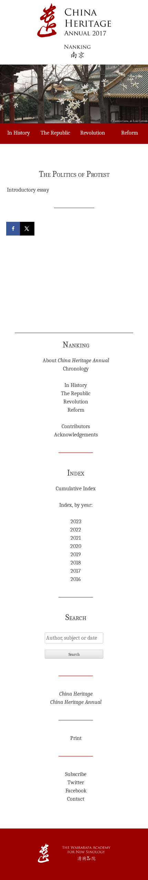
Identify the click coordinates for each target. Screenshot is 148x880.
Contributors (76, 426)
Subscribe (75, 774)
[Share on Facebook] (14, 229)
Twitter (75, 782)
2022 (75, 530)
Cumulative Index (76, 488)
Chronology (76, 369)
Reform (75, 410)
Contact (75, 799)
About (76, 360)
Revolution (92, 133)
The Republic (55, 133)
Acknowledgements (76, 435)
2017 (76, 571)
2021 (76, 538)
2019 (76, 554)
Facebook (75, 791)
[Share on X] (27, 229)
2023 (76, 521)
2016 (76, 579)
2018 (76, 563)
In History (18, 133)
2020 (75, 546)
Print (76, 738)
